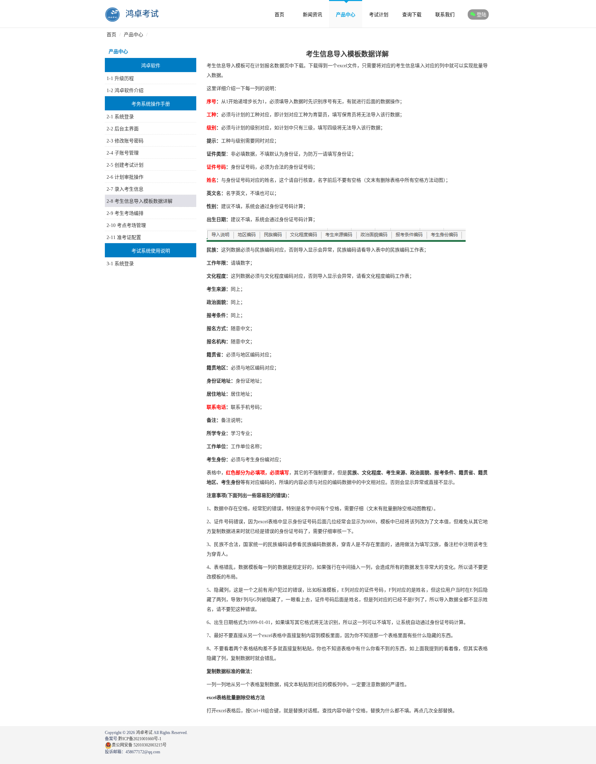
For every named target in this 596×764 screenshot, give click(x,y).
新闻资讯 (312, 14)
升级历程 (124, 78)
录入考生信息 (129, 189)
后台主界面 (127, 128)
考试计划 (378, 14)
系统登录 (124, 116)
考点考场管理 (131, 225)
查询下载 (411, 14)
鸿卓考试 (142, 13)
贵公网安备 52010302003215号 (139, 745)
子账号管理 (127, 153)
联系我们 (445, 14)
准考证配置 (129, 237)
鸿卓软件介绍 (129, 90)
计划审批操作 (129, 177)
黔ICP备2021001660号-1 (139, 738)
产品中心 (345, 14)
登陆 (481, 14)
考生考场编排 (129, 213)
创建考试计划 (129, 165)
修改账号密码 (129, 140)
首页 (279, 14)
